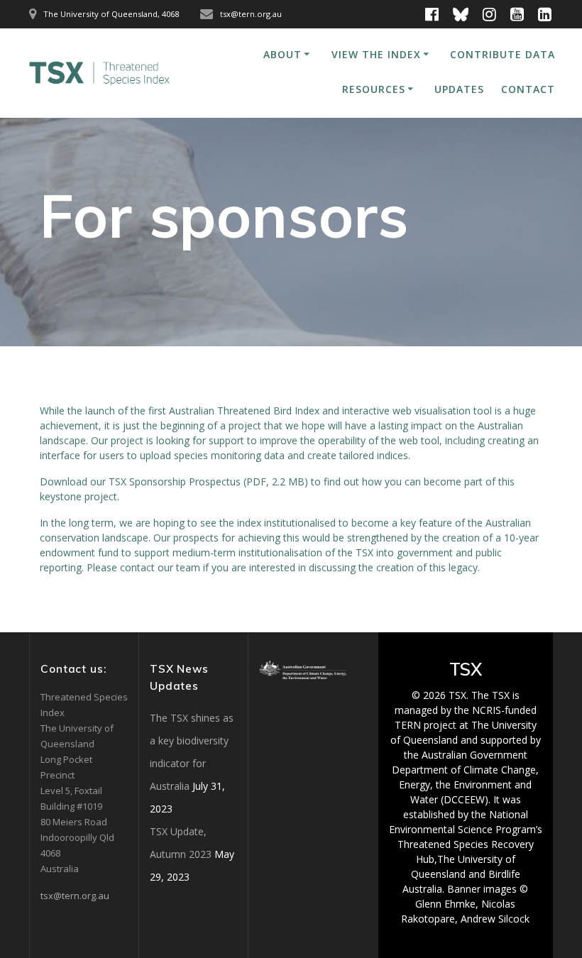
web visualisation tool (442, 410)
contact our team (160, 567)
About (282, 54)
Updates (459, 89)
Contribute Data (502, 54)
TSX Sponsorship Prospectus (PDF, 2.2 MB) (208, 481)
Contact (528, 89)
